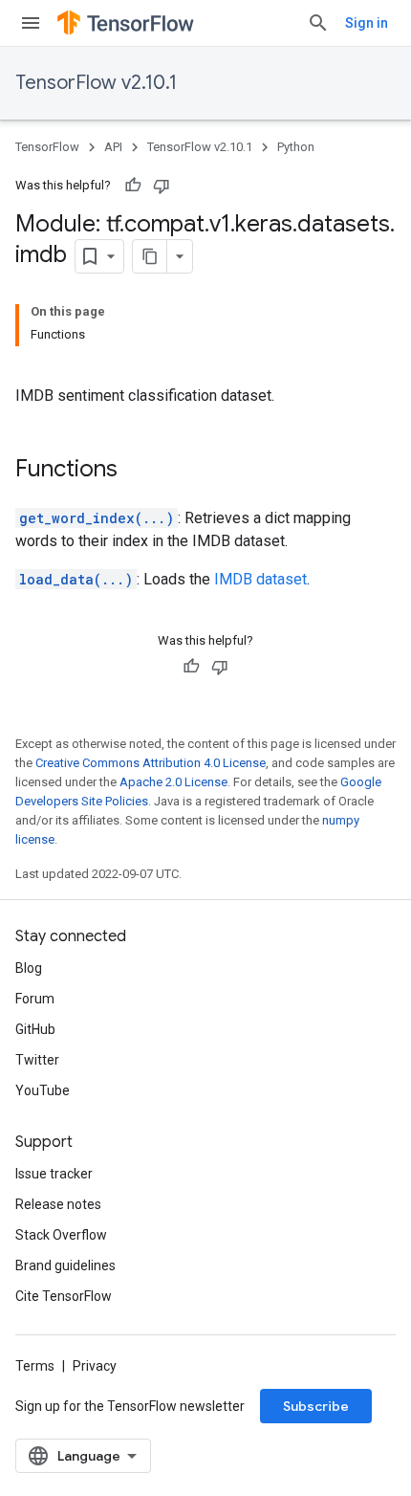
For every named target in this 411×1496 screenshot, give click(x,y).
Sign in (366, 23)
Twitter (37, 1059)
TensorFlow (47, 147)
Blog (28, 968)
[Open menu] (30, 23)
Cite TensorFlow (63, 1296)
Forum (34, 998)
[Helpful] (133, 185)
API (113, 147)
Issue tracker (54, 1173)
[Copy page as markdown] (150, 256)
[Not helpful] (161, 185)
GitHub (35, 1029)
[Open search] (318, 22)
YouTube (42, 1090)
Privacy (95, 1366)
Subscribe (316, 1406)
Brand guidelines (65, 1265)
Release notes (58, 1204)
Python (295, 147)
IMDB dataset (260, 579)
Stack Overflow (61, 1235)
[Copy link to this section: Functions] (137, 470)
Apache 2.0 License (173, 782)
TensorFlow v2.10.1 (96, 83)
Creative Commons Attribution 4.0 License (150, 763)
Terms (34, 1366)
